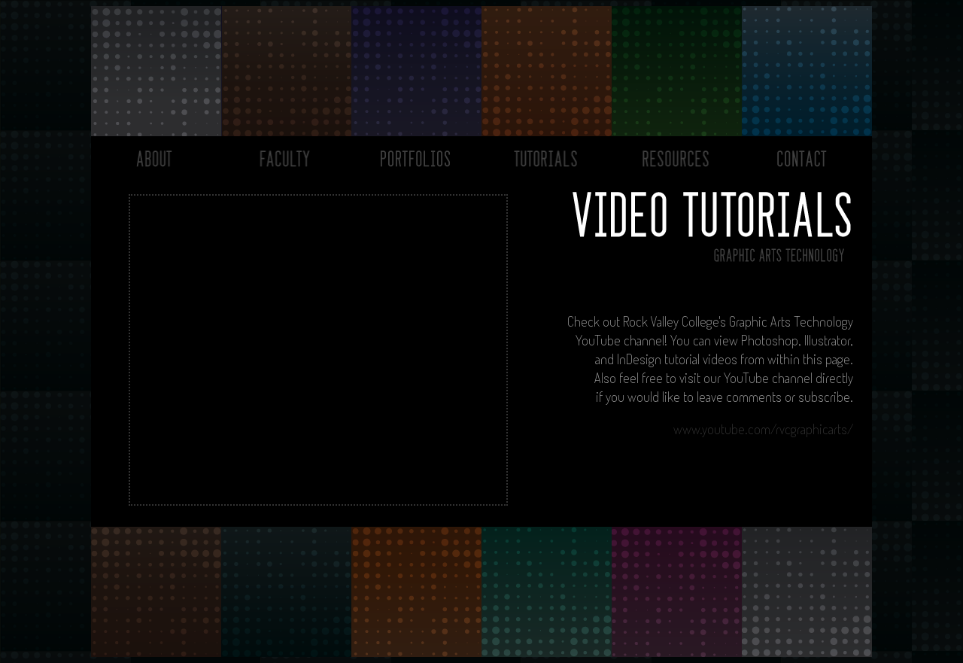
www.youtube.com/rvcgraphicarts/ (763, 429)
